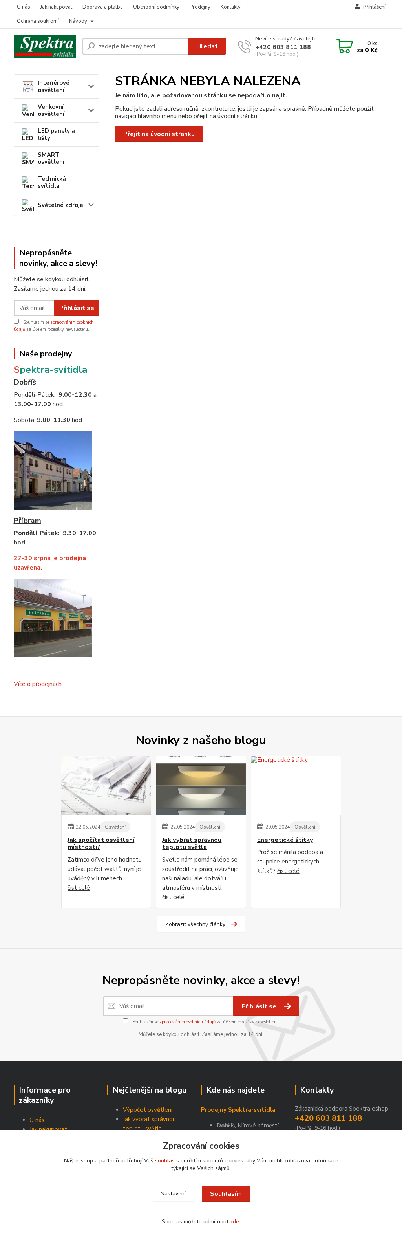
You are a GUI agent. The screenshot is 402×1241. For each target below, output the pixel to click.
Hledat (207, 46)
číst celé (79, 888)
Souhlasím (226, 1194)
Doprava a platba (102, 7)
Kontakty (231, 7)
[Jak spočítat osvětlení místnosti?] (106, 785)
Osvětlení (115, 827)
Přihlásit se (76, 308)
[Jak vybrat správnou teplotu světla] (201, 785)
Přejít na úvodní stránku (159, 134)
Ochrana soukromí (38, 21)
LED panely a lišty (56, 134)
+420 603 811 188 (283, 47)
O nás (23, 7)
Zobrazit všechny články (195, 924)
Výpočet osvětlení (147, 1110)
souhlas (165, 1160)
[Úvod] (45, 47)
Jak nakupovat (56, 7)
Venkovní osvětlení (51, 110)
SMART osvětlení (51, 158)
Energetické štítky (285, 839)
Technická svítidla (52, 182)
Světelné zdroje (60, 205)
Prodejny (200, 7)
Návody (78, 21)
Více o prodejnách (38, 684)
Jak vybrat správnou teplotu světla (191, 843)
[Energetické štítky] (296, 785)
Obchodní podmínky (156, 7)
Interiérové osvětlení (53, 86)
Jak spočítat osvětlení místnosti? (101, 843)
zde (234, 1221)
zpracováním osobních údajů (187, 1022)
